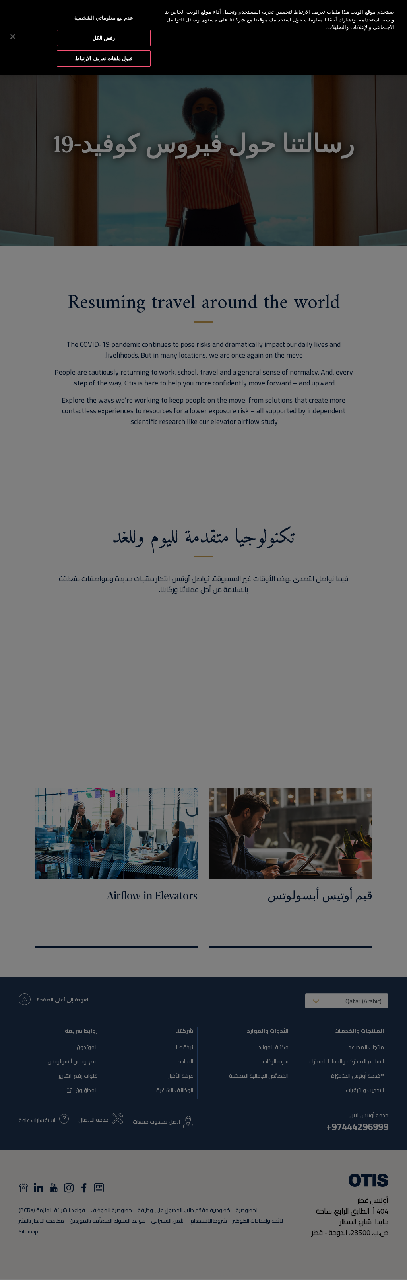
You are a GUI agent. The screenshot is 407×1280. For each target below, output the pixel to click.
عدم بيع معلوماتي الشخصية (103, 17)
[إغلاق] (12, 36)
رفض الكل (104, 38)
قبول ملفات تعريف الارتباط (103, 58)
